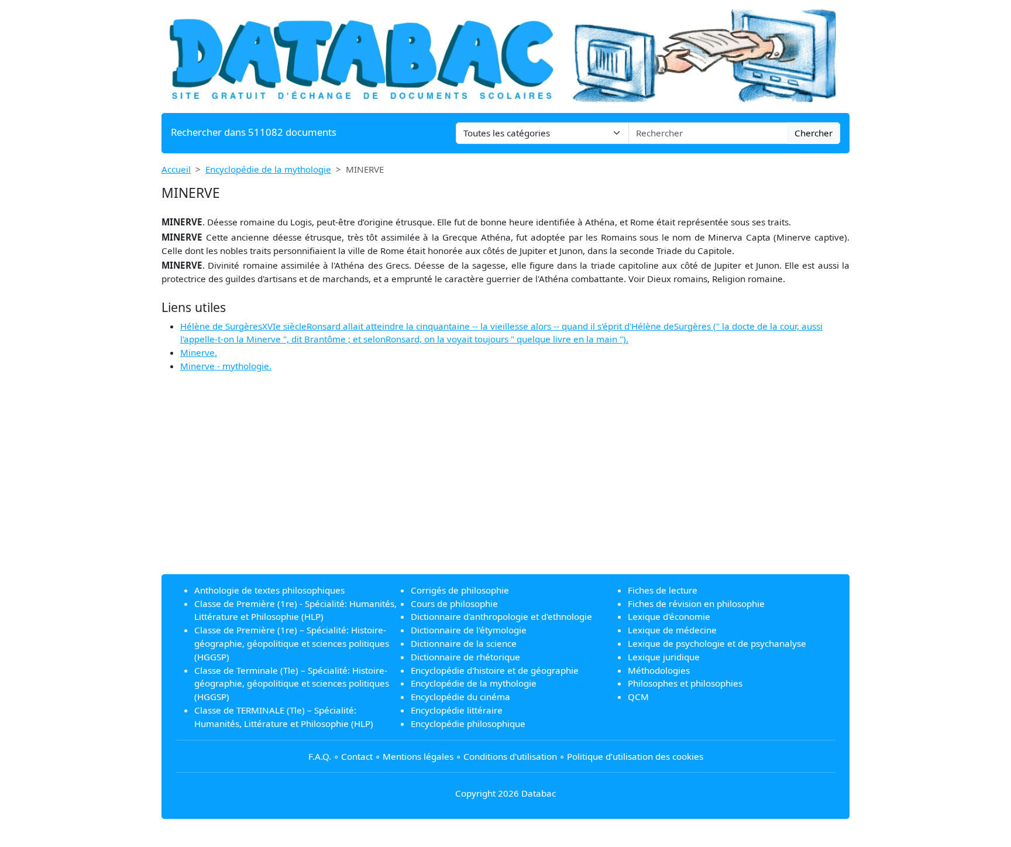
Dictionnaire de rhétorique (465, 657)
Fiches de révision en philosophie (696, 603)
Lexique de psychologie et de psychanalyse (717, 643)
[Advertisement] (505, 483)
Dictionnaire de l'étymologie (469, 630)
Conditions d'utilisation (510, 756)
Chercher (814, 133)
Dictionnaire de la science (464, 643)
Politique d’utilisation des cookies (635, 756)
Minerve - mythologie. (225, 366)
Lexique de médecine (672, 630)
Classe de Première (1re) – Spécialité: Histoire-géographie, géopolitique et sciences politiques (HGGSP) (291, 643)
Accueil (176, 169)
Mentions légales (418, 756)
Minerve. (198, 352)
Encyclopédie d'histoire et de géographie (495, 670)
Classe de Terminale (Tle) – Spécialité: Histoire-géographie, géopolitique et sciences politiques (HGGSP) (291, 683)
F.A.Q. (319, 756)
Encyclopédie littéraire (457, 710)
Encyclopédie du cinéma (460, 696)
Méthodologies (659, 670)
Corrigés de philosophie (460, 590)
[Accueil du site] (505, 55)
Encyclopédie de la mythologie (268, 169)
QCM (638, 696)
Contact (357, 756)
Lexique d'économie (669, 616)
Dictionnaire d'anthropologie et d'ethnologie (501, 616)
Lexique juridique (664, 657)
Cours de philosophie (454, 603)
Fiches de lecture (662, 590)
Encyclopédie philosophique (468, 723)
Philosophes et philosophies (685, 683)
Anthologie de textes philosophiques (269, 590)
